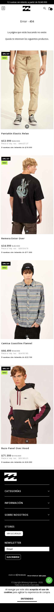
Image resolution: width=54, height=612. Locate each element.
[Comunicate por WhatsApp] (49, 580)
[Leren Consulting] (36, 575)
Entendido (27, 598)
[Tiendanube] (17, 575)
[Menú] (6, 8)
